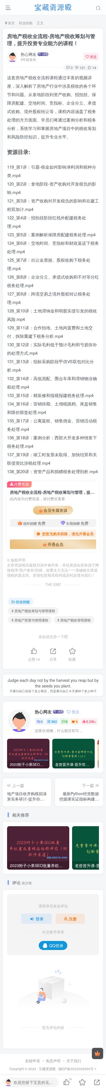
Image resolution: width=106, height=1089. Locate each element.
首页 (11, 22)
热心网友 (28, 54)
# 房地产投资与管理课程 (30, 620)
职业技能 (26, 22)
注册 (73, 919)
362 (54, 721)
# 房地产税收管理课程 (74, 620)
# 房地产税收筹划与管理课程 (33, 610)
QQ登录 (56, 945)
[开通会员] (97, 1053)
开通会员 (55, 544)
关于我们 (73, 1060)
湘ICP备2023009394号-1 (77, 1068)
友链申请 (32, 1060)
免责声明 (53, 1060)
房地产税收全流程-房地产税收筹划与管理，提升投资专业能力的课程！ (51, 39)
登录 (40, 919)
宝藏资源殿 (47, 1068)
